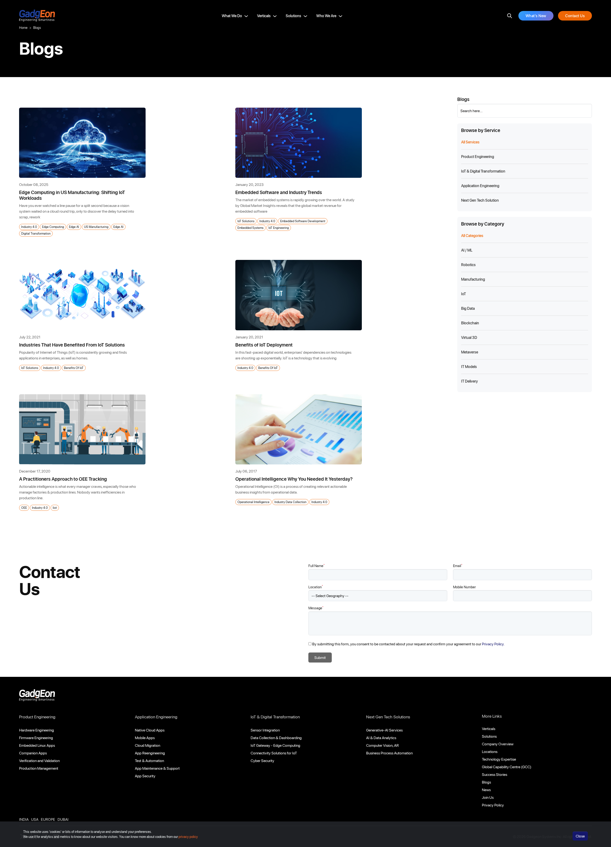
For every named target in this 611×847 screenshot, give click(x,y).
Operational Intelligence (253, 502)
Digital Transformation (36, 233)
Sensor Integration (265, 729)
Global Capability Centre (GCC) (506, 766)
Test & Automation (149, 760)
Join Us (488, 797)
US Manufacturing (96, 227)
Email (457, 565)
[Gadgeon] (37, 696)
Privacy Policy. (493, 643)
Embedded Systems (250, 228)
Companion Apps (33, 752)
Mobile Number (464, 586)
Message (315, 607)
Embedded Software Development (302, 221)
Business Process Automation (389, 752)
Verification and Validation (39, 760)
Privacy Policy (493, 804)
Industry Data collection (290, 502)
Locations (489, 751)
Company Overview (497, 743)
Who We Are (326, 15)
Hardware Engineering (36, 729)
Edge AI (74, 227)
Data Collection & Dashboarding (276, 737)
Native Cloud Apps (149, 729)
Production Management (38, 768)
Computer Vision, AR (382, 745)
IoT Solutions (245, 221)
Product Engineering (37, 717)
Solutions (293, 15)
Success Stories (494, 774)
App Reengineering (150, 752)
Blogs (486, 781)
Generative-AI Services (384, 729)
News (486, 789)
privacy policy (188, 836)
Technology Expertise (499, 759)
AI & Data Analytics (381, 737)
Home (23, 27)
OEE (24, 507)
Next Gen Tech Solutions (388, 717)
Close (580, 835)
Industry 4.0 (29, 227)
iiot (55, 507)
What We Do (232, 15)
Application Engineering (156, 717)
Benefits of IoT (74, 368)
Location (315, 586)
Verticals (264, 15)
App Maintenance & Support (157, 768)
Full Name (316, 565)
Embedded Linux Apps (37, 745)
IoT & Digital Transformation (275, 717)
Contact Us (575, 15)
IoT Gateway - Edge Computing (275, 745)
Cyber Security (262, 760)
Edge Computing (53, 227)
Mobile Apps (145, 737)
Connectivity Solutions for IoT (274, 752)
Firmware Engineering (36, 737)
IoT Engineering (279, 228)
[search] (509, 15)
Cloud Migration (147, 745)
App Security (145, 775)
